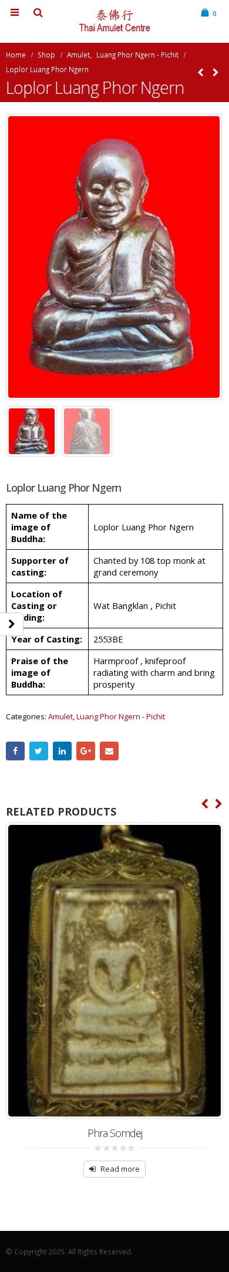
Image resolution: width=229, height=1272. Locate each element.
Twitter (38, 751)
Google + (85, 751)
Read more (120, 1168)
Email (109, 751)
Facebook (15, 751)
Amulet (60, 716)
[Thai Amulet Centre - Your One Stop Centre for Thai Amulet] (114, 21)
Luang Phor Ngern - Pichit (120, 716)
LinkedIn (62, 751)
